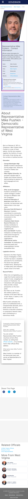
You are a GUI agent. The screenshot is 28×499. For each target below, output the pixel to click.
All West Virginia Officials (7, 448)
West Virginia (17, 6)
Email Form (12, 73)
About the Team (14, 497)
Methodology (12, 495)
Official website (8, 86)
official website (8, 342)
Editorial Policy (18, 87)
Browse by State (5, 450)
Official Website (14, 75)
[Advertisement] (14, 375)
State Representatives (6, 6)
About (6, 495)
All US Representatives (7, 451)
